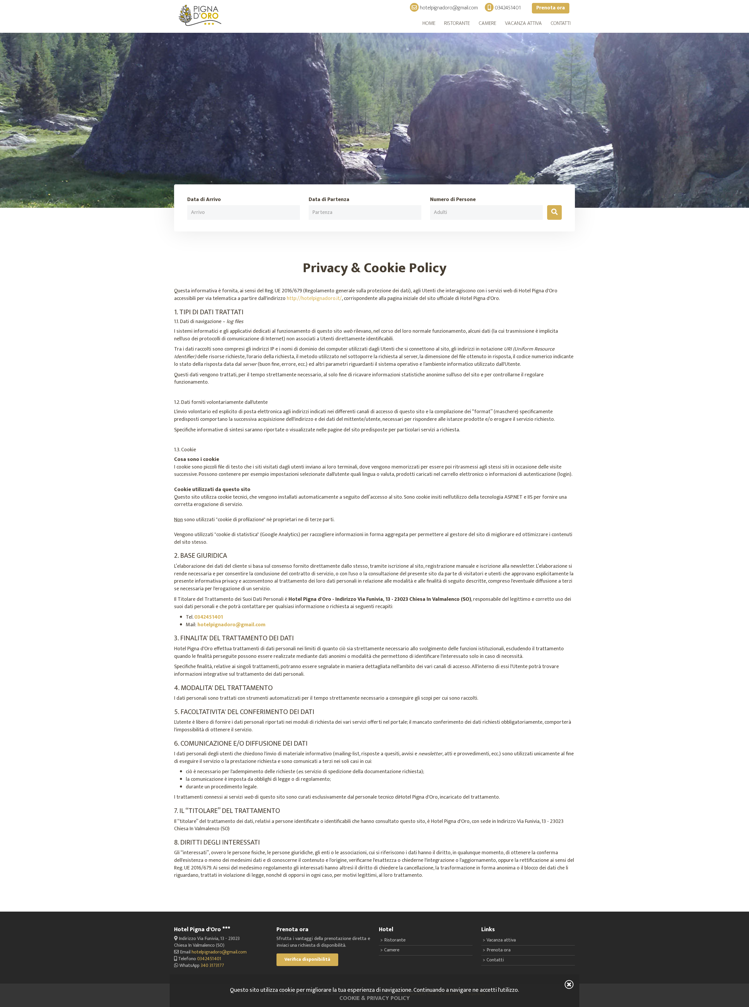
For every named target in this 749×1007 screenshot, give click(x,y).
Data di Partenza (329, 200)
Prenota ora (550, 8)
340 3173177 (212, 966)
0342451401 (507, 8)
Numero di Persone (453, 200)
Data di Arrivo (204, 200)
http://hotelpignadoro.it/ (314, 298)
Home (428, 23)
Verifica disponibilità (307, 959)
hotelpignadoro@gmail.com (448, 8)
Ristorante (457, 23)
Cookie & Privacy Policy (374, 998)
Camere (487, 23)
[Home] (200, 15)
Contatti (561, 23)
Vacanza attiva (523, 23)
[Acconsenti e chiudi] (569, 984)
